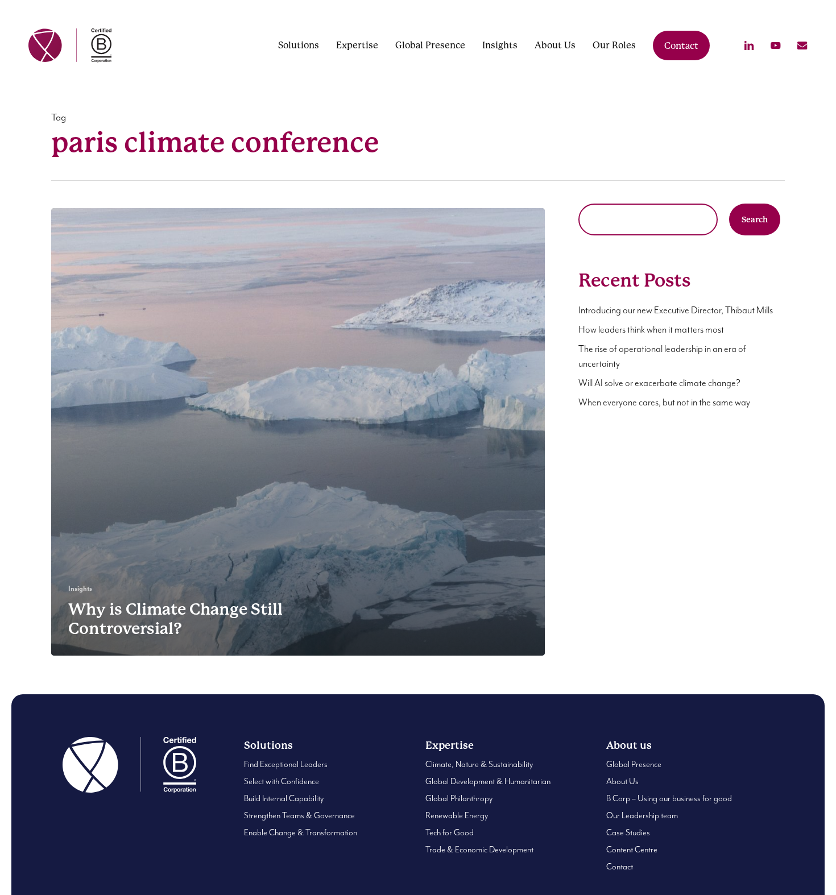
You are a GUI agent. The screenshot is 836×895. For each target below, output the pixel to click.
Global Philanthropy (459, 798)
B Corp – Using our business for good (669, 798)
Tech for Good (449, 833)
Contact (619, 867)
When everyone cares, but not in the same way (664, 402)
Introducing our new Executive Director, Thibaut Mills (675, 310)
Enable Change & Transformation (300, 833)
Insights (80, 589)
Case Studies (628, 833)
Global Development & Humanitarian (488, 781)
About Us (622, 781)
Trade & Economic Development (479, 850)
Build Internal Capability (284, 798)
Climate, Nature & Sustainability (479, 764)
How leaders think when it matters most (651, 330)
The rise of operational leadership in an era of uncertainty (662, 357)
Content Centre (631, 850)
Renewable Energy (456, 816)
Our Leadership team (642, 816)
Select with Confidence (281, 781)
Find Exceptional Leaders (286, 764)
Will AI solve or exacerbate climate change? (659, 383)
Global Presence (633, 764)
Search (755, 219)
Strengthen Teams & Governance (299, 816)
